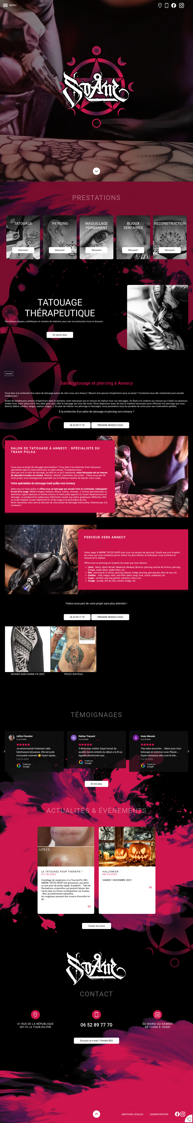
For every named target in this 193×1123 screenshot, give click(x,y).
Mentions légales (132, 1114)
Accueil (9, 374)
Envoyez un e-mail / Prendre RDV (96, 1040)
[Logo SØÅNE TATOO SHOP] (96, 91)
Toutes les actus (96, 926)
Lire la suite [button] (22, 759)
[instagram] (181, 5)
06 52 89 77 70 (77, 425)
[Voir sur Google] (12, 738)
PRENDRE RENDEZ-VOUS (110, 425)
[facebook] (173, 5)
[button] (4, 751)
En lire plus (96, 784)
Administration (159, 1114)
